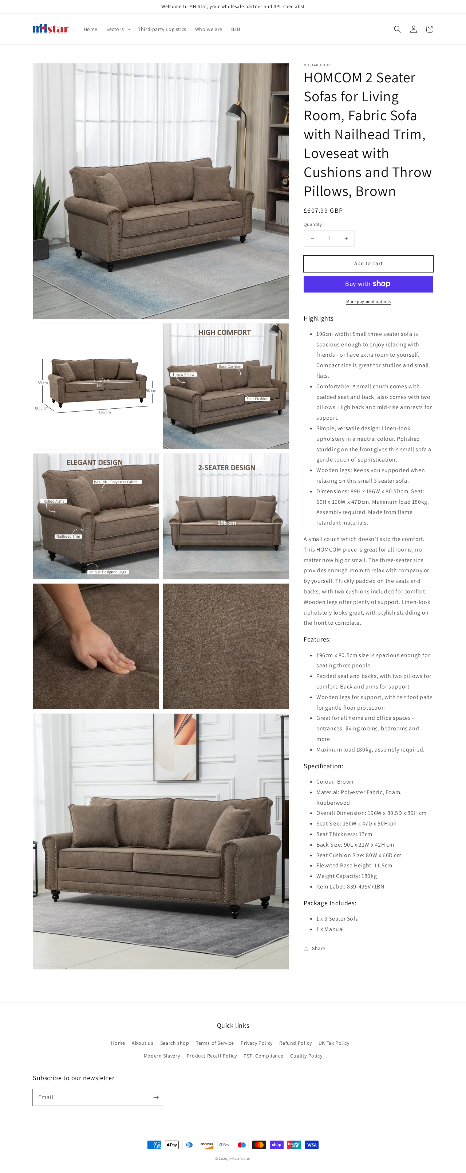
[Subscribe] (156, 1097)
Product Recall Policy (212, 1055)
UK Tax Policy (334, 1043)
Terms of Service (215, 1043)
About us (142, 1043)
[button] (398, 29)
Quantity (313, 224)
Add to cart (368, 263)
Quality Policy (306, 1055)
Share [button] (318, 948)
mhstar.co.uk (240, 1158)
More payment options (368, 301)
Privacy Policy (256, 1043)
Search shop (174, 1043)
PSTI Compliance (263, 1055)
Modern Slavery (162, 1055)
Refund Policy (295, 1043)
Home (118, 1043)
